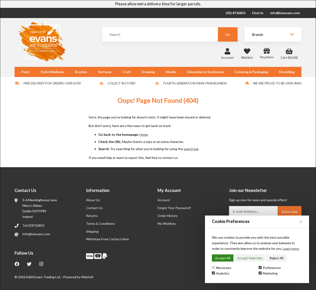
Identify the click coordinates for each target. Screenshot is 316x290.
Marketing (270, 273)
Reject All (276, 258)
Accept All (222, 258)
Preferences (272, 268)
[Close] (301, 221)
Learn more (291, 248)
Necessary (223, 268)
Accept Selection (249, 258)
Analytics (222, 273)
